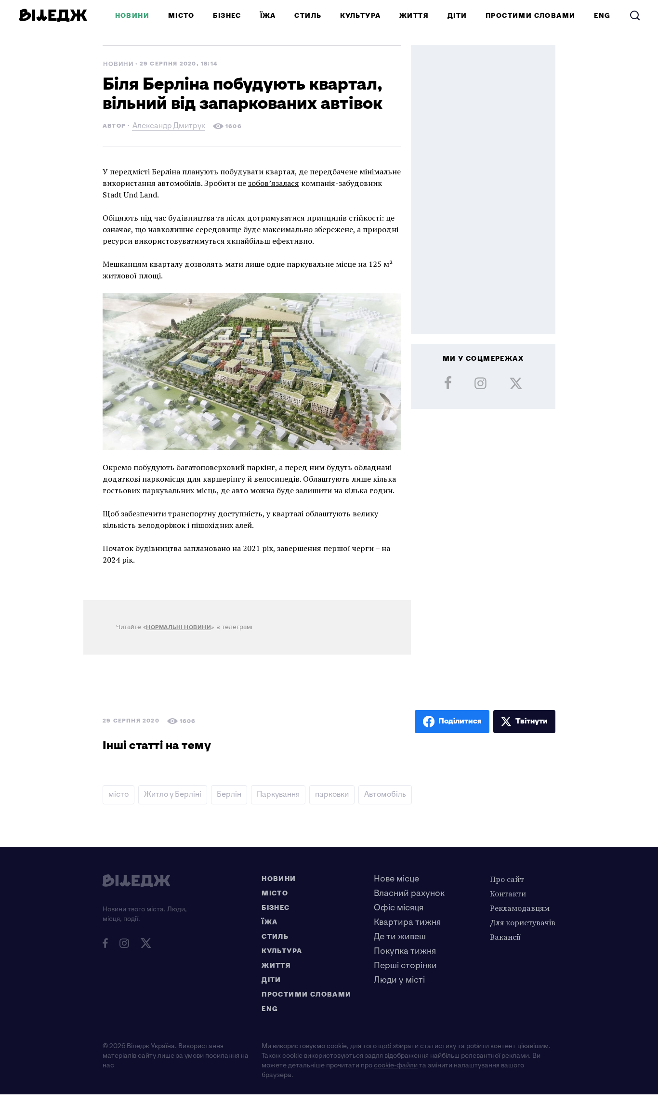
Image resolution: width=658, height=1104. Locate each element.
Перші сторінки (405, 965)
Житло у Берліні (172, 794)
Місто (181, 16)
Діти (457, 16)
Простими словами (530, 16)
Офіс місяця (398, 908)
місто (118, 794)
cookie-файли (396, 1065)
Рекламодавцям (520, 908)
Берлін (229, 794)
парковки (332, 794)
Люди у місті (399, 980)
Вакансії (505, 937)
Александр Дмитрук (168, 127)
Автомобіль (385, 794)
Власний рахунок (409, 893)
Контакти (508, 893)
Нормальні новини (178, 627)
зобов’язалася (273, 183)
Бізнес (227, 16)
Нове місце (396, 879)
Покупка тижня (405, 951)
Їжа (268, 16)
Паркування (278, 794)
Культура (360, 16)
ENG (602, 16)
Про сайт (507, 879)
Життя (414, 16)
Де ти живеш (400, 937)
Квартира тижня (407, 922)
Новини (132, 16)
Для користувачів (522, 922)
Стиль (307, 16)
